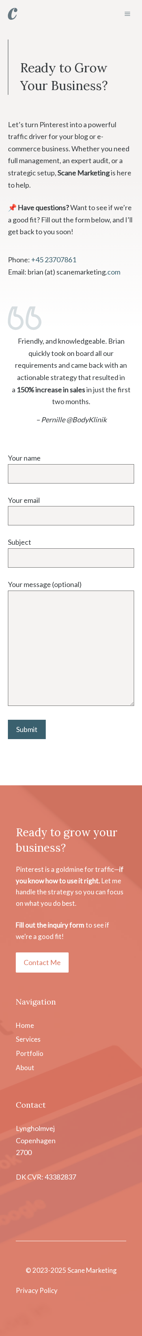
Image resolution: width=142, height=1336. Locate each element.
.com (113, 271)
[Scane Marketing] (12, 14)
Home (25, 1025)
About (25, 1067)
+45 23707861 (53, 259)
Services (28, 1039)
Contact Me (42, 962)
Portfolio (29, 1053)
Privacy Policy (37, 1290)
